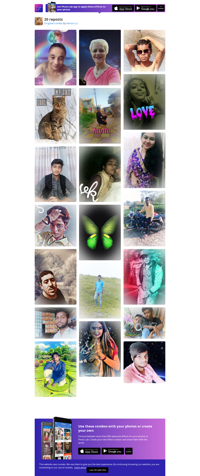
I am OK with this (97, 470)
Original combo (53, 23)
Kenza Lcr (72, 23)
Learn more (80, 467)
